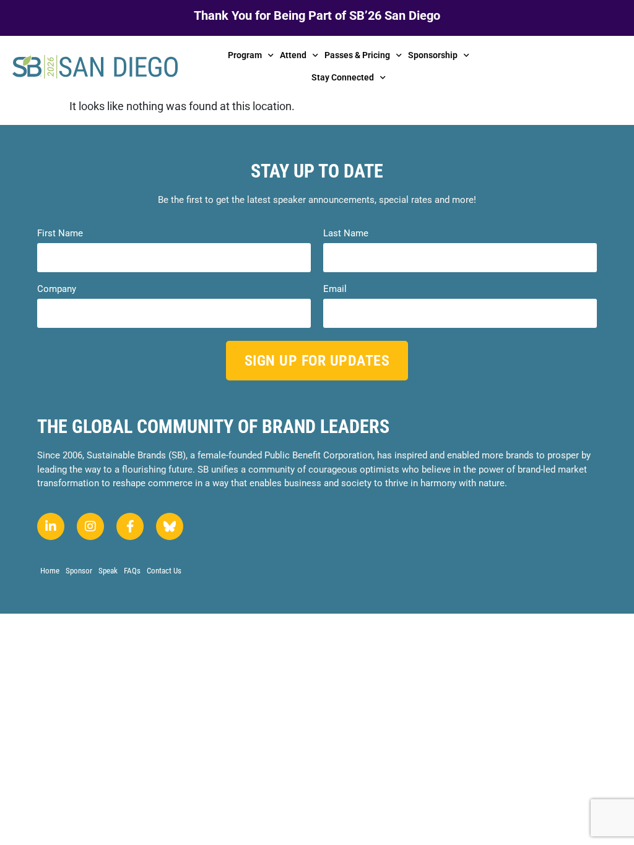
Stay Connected (342, 77)
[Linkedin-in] (50, 526)
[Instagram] (90, 526)
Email (335, 289)
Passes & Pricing (357, 55)
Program (245, 55)
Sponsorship (433, 55)
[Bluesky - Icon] (169, 526)
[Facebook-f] (130, 526)
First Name (60, 233)
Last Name (345, 233)
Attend (293, 55)
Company (56, 289)
